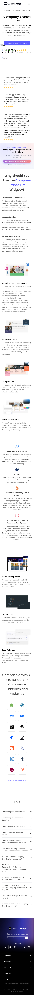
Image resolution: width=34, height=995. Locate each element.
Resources (7, 973)
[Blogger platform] (11, 748)
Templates (16, 10)
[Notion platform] (11, 727)
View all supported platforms (16, 780)
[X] (29, 947)
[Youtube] (10, 947)
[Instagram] (15, 947)
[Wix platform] (11, 716)
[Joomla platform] (11, 759)
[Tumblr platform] (22, 759)
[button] (26, 938)
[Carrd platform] (22, 748)
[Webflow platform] (22, 716)
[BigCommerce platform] (22, 737)
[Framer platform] (11, 737)
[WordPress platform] (22, 705)
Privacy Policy (24, 984)
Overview (7, 10)
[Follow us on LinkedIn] (5, 947)
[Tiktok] (24, 947)
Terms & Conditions (11, 984)
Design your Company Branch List (17, 161)
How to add (26, 10)
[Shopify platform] (11, 705)
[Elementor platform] (11, 770)
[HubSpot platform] (22, 770)
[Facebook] (20, 947)
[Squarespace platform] (22, 727)
